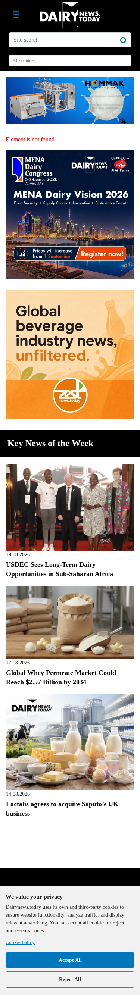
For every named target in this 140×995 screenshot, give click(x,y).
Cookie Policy (20, 942)
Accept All (70, 960)
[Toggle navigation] (16, 14)
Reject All (70, 979)
